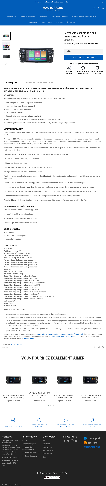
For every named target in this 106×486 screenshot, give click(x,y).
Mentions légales (29, 444)
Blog (44, 457)
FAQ (44, 440)
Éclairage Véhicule (60, 16)
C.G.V (24, 440)
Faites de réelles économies (39, 83)
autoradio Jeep (28, 339)
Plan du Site (47, 454)
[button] (48, 405)
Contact (60, 22)
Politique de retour (29, 456)
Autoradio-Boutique (14, 485)
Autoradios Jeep (17, 345)
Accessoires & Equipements (84, 16)
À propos (71, 22)
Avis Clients (47, 22)
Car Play (43, 16)
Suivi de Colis (48, 450)
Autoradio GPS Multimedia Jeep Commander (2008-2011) (60, 334)
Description (12, 83)
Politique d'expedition (31, 453)
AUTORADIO (12, 16)
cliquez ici (15, 457)
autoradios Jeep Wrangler (62, 336)
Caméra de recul (28, 16)
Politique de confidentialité (28, 448)
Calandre (33, 22)
